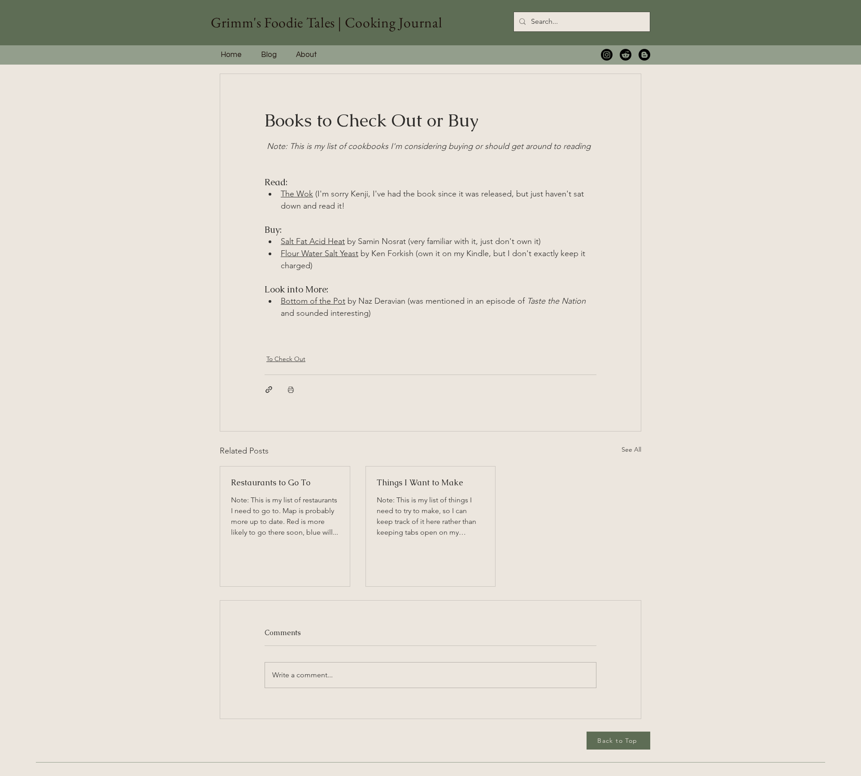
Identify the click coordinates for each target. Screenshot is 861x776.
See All (631, 449)
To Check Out (285, 359)
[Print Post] (291, 389)
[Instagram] (607, 55)
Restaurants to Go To (270, 482)
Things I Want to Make (420, 482)
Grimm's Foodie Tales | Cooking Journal (326, 22)
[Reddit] (625, 55)
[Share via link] (269, 389)
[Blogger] (644, 55)
